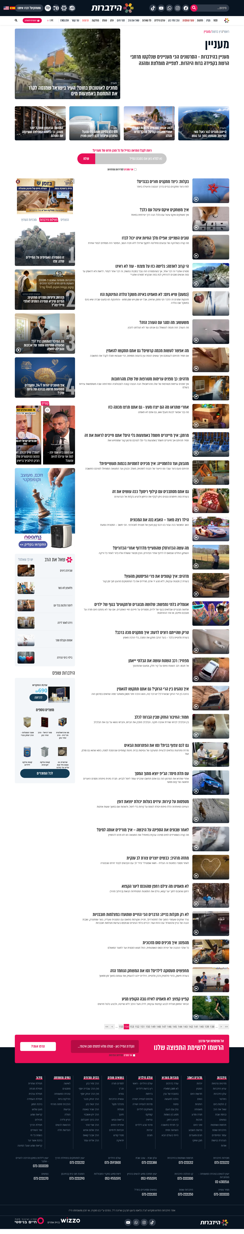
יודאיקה (120, 1140)
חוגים (150, 1135)
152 (137, 1026)
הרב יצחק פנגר (91, 1099)
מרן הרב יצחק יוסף (90, 1093)
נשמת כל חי (36, 1135)
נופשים (222, 1119)
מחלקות (95, 20)
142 (191, 1026)
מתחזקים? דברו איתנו (29, 8)
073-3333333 (221, 1194)
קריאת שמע (36, 1114)
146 (169, 1026)
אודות (223, 1145)
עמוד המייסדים (219, 1135)
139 (207, 1026)
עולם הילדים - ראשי (143, 1083)
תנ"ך (121, 1088)
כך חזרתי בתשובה (169, 1124)
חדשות (200, 20)
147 (164, 1026)
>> (106, 1026)
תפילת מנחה (35, 1088)
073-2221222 (221, 1162)
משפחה (198, 1109)
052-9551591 (149, 1178)
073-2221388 (149, 1162)
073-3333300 (185, 1178)
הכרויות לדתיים (116, 1130)
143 (185, 1026)
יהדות (199, 1083)
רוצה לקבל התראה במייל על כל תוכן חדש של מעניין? (122, 150)
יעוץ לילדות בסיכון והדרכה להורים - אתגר (32, 1159)
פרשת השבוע (195, 1130)
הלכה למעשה (171, 1099)
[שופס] (64, 8)
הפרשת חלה (64, 1130)
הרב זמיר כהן (174, 20)
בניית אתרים (54, 1222)
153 (132, 1026)
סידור (39, 1078)
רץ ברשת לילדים (144, 1088)
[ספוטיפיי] (47, 8)
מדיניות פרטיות (219, 1083)
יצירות (150, 1130)
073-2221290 (76, 1178)
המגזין (199, 1088)
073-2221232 (77, 1162)
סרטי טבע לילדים (144, 1124)
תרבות (199, 1119)
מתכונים (66, 1088)
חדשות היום (196, 1093)
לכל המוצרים (45, 773)
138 (212, 1026)
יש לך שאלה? (25, 560)
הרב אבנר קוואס (91, 1135)
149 (153, 1026)
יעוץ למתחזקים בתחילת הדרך (69, 1158)
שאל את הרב (133, 20)
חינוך (121, 1114)
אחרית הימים (117, 1124)
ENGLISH (64, 20)
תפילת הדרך (36, 1124)
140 (201, 1026)
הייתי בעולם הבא (170, 1135)
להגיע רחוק (172, 1119)
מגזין (208, 20)
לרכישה (38, 697)
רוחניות (198, 1104)
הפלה (67, 1114)
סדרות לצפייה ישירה (143, 1104)
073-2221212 (186, 1162)
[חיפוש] (194, 8)
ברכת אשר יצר (35, 1140)
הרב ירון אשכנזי (91, 1114)
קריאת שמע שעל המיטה (30, 1145)
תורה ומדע (197, 1114)
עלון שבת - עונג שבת (146, 1158)
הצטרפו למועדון (30, 20)
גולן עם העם (172, 1109)
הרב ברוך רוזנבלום (90, 1119)
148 (158, 1026)
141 (196, 1026)
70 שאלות (146, 20)
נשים (199, 1099)
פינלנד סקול (118, 1104)
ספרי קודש (118, 1135)
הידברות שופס (219, 1130)
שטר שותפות (188, 20)
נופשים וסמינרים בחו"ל (145, 1189)
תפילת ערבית (35, 1093)
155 (121, 1026)
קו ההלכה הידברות (184, 1173)
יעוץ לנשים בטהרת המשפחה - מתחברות (213, 1175)
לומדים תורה (117, 1083)
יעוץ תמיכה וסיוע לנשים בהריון (142, 1173)
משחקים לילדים (145, 1109)
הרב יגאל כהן (92, 1104)
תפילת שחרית (35, 1083)
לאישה (67, 1083)
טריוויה (149, 1119)
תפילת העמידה (34, 1099)
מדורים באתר (194, 1078)
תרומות (85, 20)
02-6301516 (222, 1182)
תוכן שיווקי (197, 1140)
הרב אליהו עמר (91, 1140)
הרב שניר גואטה (91, 1109)
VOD (215, 20)
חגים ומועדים (195, 1135)
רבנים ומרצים (91, 1078)
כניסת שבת (220, 1114)
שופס (104, 20)
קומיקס (149, 1114)
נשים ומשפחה (62, 1078)
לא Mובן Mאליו (171, 1088)
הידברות (221, 1078)
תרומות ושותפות (218, 1124)
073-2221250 (185, 1194)
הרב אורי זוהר (92, 1124)
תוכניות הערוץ (170, 1078)
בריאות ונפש (118, 1119)
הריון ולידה (65, 1119)
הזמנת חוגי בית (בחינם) (72, 1173)
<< (226, 1026)
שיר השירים (36, 1130)
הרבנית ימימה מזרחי (60, 1104)
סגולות (120, 1109)
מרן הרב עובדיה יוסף (89, 1088)
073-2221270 (41, 1178)
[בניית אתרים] (70, 1222)
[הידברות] (112, 8)
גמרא (121, 1093)
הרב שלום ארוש (91, 1130)
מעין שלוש (37, 1109)
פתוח (175, 1104)
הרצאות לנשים (63, 1124)
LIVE (51, 20)
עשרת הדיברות (116, 1099)
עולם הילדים (159, 20)
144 (180, 1026)
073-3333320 (40, 1166)
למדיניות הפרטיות (116, 169)
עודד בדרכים (172, 1083)
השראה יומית (171, 1130)
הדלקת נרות (64, 1099)
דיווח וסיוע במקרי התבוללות (107, 1173)
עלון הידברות (220, 1093)
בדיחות (149, 1093)
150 (148, 1026)
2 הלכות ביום (219, 1104)
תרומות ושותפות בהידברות (180, 1158)
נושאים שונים (116, 1078)
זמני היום (121, 20)
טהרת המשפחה (62, 1093)
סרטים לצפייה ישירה (142, 1099)
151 (142, 1026)
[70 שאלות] (55, 8)
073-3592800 (112, 1162)
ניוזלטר (222, 1099)
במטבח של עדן (170, 1093)
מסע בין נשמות (171, 1114)
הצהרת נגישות (218, 1140)
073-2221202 (149, 1194)
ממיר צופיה (223, 1189)
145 (175, 1026)
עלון (112, 20)
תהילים (38, 1119)
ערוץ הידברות (219, 1088)
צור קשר (75, 20)
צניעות (67, 1109)
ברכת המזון (36, 1104)
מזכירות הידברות (221, 1158)
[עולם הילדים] (72, 8)
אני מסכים (120, 169)
